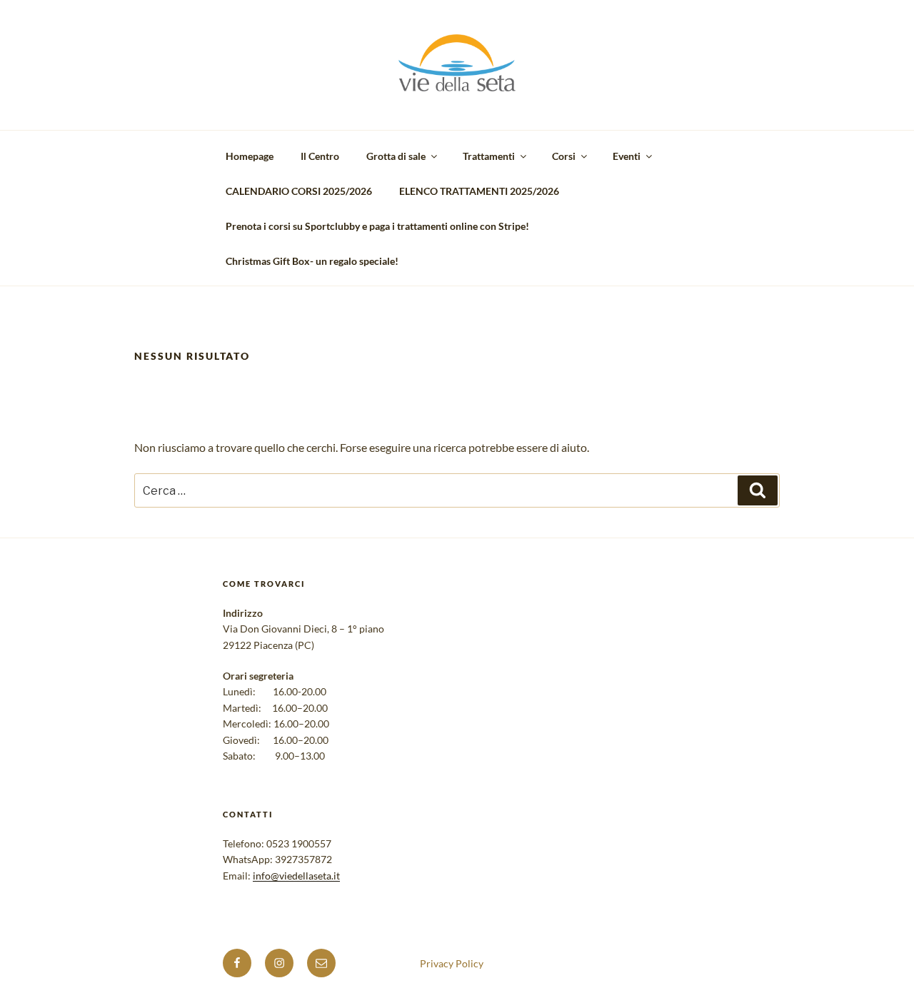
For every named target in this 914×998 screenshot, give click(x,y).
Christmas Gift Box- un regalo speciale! (312, 261)
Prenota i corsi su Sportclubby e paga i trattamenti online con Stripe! (377, 226)
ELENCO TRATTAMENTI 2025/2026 (479, 191)
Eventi (627, 156)
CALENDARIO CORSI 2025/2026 (299, 191)
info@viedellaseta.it (296, 876)
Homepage (249, 156)
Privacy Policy (451, 963)
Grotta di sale (396, 156)
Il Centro (320, 156)
